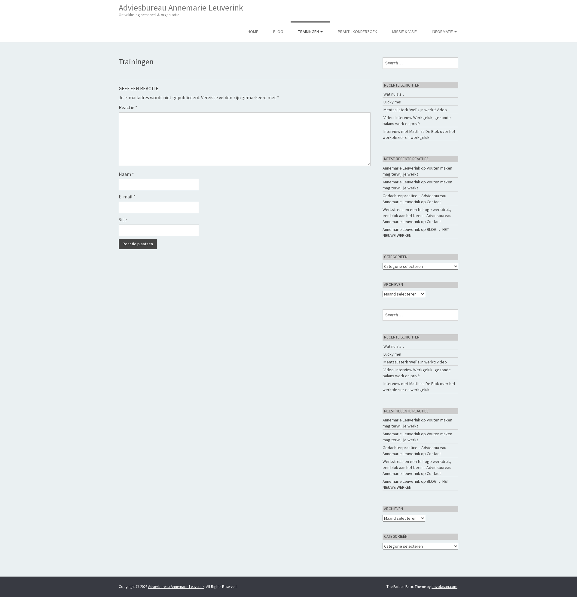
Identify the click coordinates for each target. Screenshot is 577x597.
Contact (434, 201)
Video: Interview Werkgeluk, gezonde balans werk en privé (417, 120)
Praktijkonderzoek (357, 31)
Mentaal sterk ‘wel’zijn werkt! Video (415, 109)
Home (253, 31)
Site (123, 219)
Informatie (443, 31)
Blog (278, 31)
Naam (126, 174)
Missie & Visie (404, 31)
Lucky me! (392, 102)
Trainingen (309, 31)
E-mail (127, 197)
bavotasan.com (444, 586)
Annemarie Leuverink (401, 168)
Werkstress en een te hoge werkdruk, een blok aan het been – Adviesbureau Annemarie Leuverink (417, 215)
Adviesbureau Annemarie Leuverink (181, 9)
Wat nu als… (394, 94)
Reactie (128, 107)
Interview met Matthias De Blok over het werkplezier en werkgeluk (419, 134)
